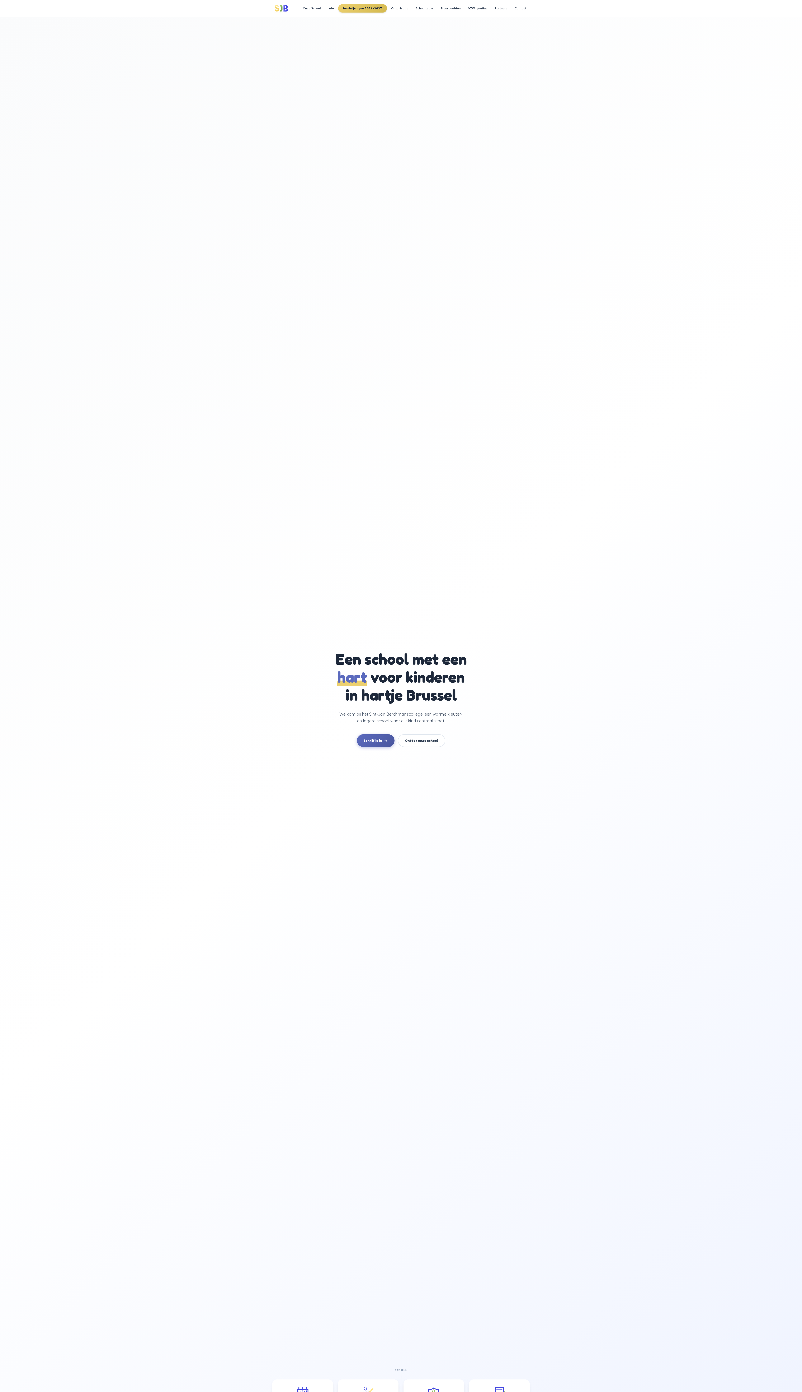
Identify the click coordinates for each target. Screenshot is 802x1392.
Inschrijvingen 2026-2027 (362, 8)
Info (331, 8)
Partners (501, 8)
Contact (520, 8)
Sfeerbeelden (450, 8)
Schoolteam (424, 8)
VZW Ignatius (477, 8)
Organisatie (399, 8)
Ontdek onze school (421, 740)
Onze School (312, 8)
